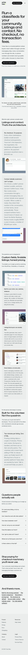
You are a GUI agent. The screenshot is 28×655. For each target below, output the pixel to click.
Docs (3, 627)
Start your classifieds (8, 62)
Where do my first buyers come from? (12, 539)
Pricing (3, 625)
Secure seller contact (14, 599)
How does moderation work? (9, 520)
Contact (4, 639)
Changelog (4, 630)
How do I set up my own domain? (11, 525)
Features (4, 622)
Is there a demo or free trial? (9, 543)
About (3, 637)
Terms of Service (19, 639)
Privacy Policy (18, 637)
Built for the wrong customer (10, 593)
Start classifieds (17, 3)
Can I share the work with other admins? (12, 516)
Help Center (18, 622)
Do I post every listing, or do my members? (10, 510)
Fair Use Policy (18, 642)
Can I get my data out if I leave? (10, 534)
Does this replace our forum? (9, 530)
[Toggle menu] (25, 3)
